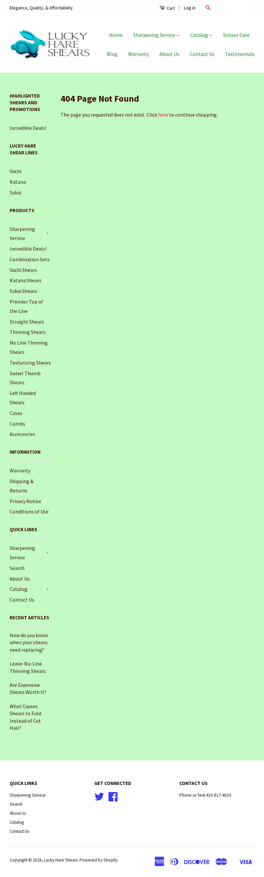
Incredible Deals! (28, 128)
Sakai (15, 192)
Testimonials (239, 54)
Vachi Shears (23, 270)
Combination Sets (30, 259)
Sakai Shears (23, 291)
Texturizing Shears (30, 362)
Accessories (22, 434)
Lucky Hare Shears (61, 860)
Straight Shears (27, 321)
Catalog (199, 35)
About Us (169, 54)
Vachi (15, 171)
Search (17, 568)
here (163, 114)
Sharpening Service (154, 35)
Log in (189, 8)
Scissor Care (236, 35)
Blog (112, 54)
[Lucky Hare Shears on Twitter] (99, 799)
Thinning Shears (28, 332)
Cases (16, 413)
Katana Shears (26, 280)
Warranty (138, 54)
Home (116, 35)
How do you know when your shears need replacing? (29, 642)
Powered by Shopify (99, 860)
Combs (17, 423)
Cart (170, 8)
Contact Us (202, 54)
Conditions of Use (29, 511)
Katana (18, 182)
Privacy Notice (25, 501)
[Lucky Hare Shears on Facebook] (113, 799)
